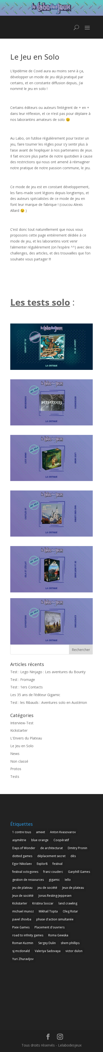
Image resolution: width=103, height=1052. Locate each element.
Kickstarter (19, 730)
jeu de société (47, 888)
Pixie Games (21, 927)
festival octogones (25, 872)
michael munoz (23, 911)
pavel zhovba (21, 919)
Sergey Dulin (47, 943)
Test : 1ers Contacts (26, 687)
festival (57, 864)
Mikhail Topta (48, 911)
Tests (14, 776)
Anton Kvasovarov (63, 832)
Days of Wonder (23, 848)
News (15, 753)
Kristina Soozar (43, 903)
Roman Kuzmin (22, 943)
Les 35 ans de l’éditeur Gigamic (35, 694)
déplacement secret (51, 856)
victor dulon (74, 951)
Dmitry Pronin (77, 848)
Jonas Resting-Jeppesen (55, 895)
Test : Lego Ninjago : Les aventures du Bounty (48, 671)
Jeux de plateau (73, 888)
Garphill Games (79, 872)
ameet (40, 832)
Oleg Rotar (70, 911)
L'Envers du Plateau (26, 738)
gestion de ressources (28, 880)
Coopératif (61, 840)
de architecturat (51, 848)
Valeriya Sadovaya (47, 951)
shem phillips (70, 943)
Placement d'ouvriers (49, 927)
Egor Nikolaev (22, 864)
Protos (15, 768)
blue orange (39, 840)
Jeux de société (23, 895)
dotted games (22, 856)
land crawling (67, 903)
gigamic (54, 880)
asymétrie (19, 840)
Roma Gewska (58, 935)
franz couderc (53, 872)
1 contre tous (21, 832)
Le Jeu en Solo (22, 745)
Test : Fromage (22, 679)
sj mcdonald (21, 951)
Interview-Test (22, 723)
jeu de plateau (22, 888)
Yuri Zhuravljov (23, 959)
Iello (68, 880)
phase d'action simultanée (55, 919)
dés (73, 856)
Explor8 (42, 864)
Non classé (19, 761)
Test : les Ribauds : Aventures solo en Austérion (48, 702)
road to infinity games (27, 935)
